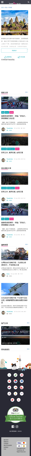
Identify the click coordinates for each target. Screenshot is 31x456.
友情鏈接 (6, 443)
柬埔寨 (11, 112)
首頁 (2, 7)
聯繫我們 (6, 441)
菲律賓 (10, 7)
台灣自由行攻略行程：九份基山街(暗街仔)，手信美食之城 (13, 264)
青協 (3, 112)
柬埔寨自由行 (10, 149)
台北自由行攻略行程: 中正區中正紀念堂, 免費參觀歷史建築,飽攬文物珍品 (14, 300)
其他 (6, 7)
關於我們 (6, 440)
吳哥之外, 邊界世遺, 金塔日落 (12, 152)
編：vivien (9, 130)
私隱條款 (6, 447)
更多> (26, 92)
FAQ (5, 449)
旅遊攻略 (4, 149)
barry (8, 274)
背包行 (7, 112)
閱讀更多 (14, 50)
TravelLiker (10, 128)
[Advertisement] (15, 453)
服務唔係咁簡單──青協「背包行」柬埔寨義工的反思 (14, 117)
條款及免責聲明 (8, 445)
